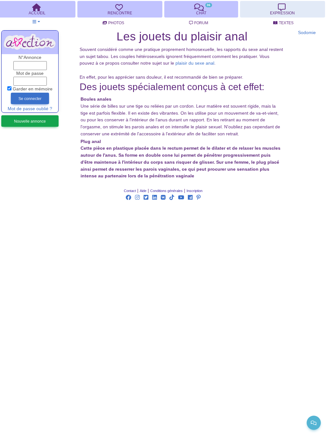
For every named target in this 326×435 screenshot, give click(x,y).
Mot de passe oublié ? (30, 108)
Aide (143, 191)
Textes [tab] (286, 23)
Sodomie (307, 32)
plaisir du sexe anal (194, 63)
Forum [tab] (201, 23)
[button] (36, 21)
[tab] (119, 9)
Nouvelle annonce (30, 121)
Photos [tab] (116, 23)
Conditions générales (166, 191)
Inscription (194, 191)
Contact (130, 191)
